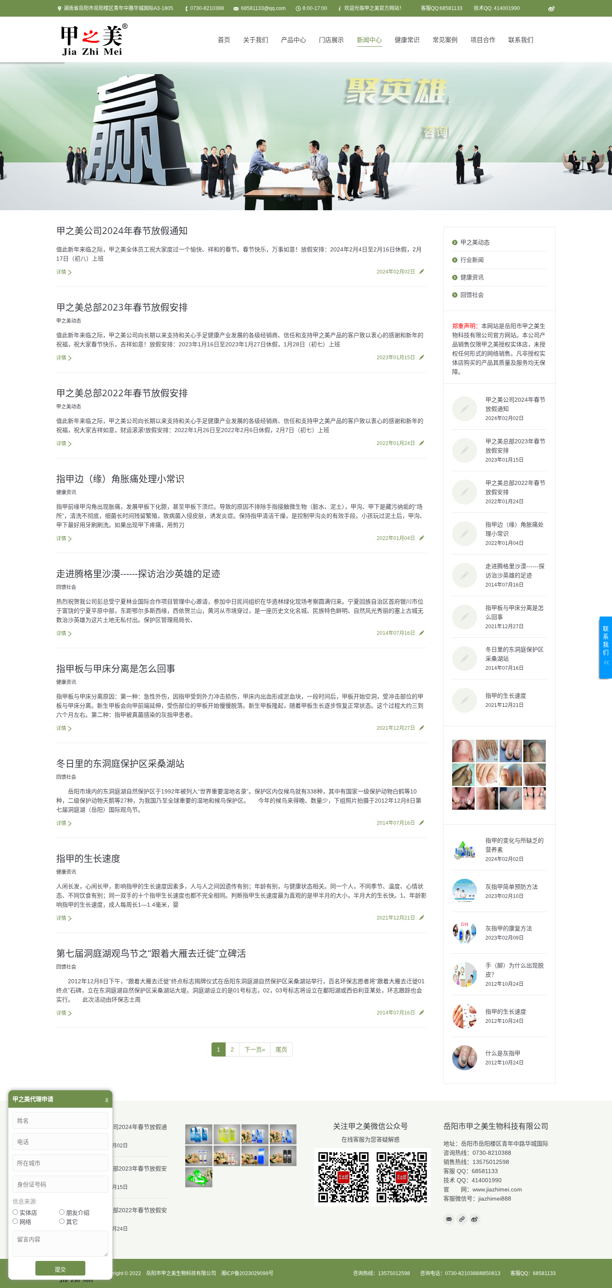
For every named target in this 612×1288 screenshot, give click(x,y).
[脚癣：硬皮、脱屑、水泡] (488, 799)
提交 (60, 1269)
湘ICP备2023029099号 (247, 1273)
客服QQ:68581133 (442, 8)
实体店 (27, 1212)
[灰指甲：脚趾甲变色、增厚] (488, 775)
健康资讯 (66, 492)
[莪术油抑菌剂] (255, 1156)
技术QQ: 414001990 (497, 8)
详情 (61, 272)
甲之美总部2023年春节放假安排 (122, 307)
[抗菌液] (199, 1135)
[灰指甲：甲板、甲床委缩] (511, 775)
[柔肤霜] (199, 1156)
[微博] (551, 8)
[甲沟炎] (464, 751)
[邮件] (449, 1219)
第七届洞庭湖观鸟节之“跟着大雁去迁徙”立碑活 (151, 953)
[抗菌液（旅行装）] (255, 1135)
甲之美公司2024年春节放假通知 (122, 230)
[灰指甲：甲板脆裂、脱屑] (535, 751)
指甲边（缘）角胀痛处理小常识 (120, 478)
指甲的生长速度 (88, 858)
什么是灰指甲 (502, 1053)
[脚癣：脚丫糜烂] (464, 799)
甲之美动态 (68, 321)
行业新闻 (472, 259)
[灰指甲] (488, 751)
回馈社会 (66, 587)
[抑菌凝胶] (228, 1156)
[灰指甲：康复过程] (535, 775)
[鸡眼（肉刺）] (535, 799)
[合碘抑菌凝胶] (284, 1156)
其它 (71, 1221)
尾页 (281, 1049)
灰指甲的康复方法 (508, 928)
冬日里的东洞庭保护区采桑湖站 (120, 763)
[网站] (462, 1219)
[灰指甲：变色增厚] (511, 751)
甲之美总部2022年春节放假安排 (122, 392)
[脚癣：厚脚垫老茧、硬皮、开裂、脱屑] (511, 799)
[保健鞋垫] (199, 1178)
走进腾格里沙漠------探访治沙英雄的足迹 (138, 573)
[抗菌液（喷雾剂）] (284, 1135)
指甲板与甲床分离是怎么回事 (115, 668)
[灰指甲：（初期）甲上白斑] (464, 775)
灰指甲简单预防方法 (511, 886)
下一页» (254, 1049)
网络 (24, 1221)
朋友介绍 (77, 1212)
